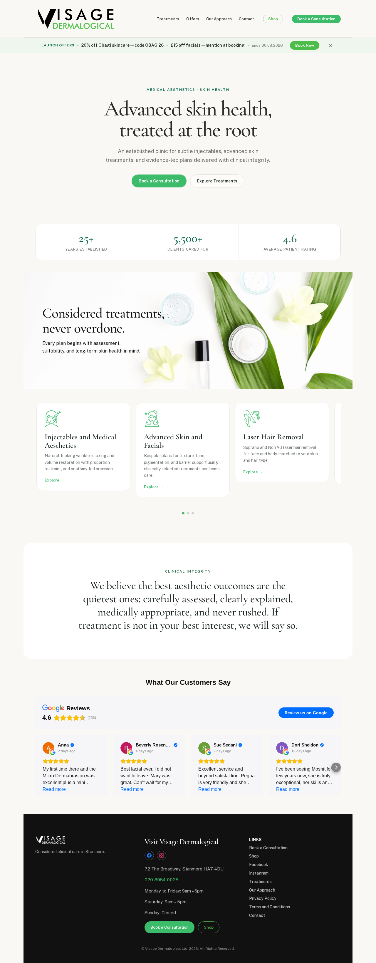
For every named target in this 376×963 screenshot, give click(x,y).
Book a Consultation (268, 847)
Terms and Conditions (269, 907)
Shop (254, 856)
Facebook (258, 864)
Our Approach (219, 19)
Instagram (258, 873)
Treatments (168, 19)
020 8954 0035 (161, 879)
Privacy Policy (262, 898)
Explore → (54, 480)
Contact (246, 19)
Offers (192, 19)
